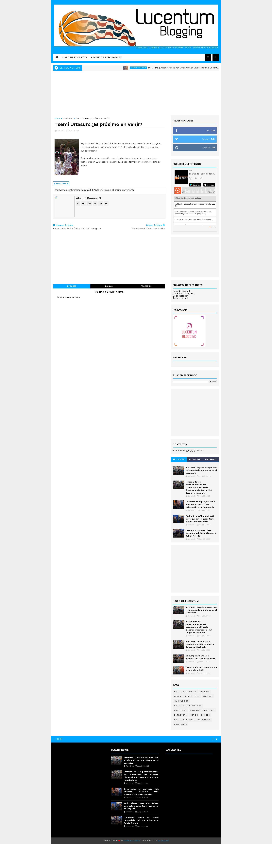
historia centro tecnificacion (192, 720)
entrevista (180, 715)
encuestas (180, 710)
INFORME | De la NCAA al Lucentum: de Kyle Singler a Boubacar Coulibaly (200, 644)
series (194, 715)
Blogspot (163, 841)
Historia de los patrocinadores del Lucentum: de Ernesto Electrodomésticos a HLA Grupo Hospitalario (199, 487)
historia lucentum (122, 68)
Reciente (179, 459)
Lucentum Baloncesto (184, 293)
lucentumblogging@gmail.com (188, 450)
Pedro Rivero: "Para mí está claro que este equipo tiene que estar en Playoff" (200, 519)
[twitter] (216, 739)
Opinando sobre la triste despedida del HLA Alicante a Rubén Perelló (201, 533)
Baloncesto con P (181, 296)
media (177, 696)
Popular (195, 459)
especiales (180, 724)
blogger (71, 286)
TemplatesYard (132, 841)
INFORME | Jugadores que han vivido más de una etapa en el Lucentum (169, 67)
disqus (108, 286)
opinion (207, 696)
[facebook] (213, 739)
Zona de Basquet (181, 291)
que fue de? (181, 701)
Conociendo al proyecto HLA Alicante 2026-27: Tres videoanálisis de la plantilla (200, 504)
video (188, 696)
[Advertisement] (136, 93)
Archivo (211, 459)
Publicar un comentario (68, 297)
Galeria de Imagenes (202, 710)
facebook (146, 286)
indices (205, 715)
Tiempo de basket (182, 298)
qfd (197, 696)
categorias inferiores (187, 706)
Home (57, 118)
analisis (204, 691)
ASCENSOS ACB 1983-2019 (107, 57)
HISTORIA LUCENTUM (75, 57)
